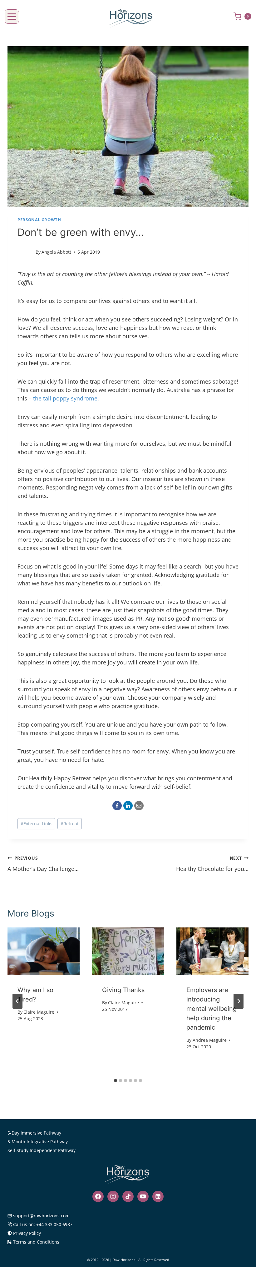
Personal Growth (39, 219)
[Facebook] (117, 805)
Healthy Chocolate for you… (212, 863)
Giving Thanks (123, 990)
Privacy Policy (27, 1233)
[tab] (115, 1080)
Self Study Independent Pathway (41, 1150)
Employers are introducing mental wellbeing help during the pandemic (211, 1008)
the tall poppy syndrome (65, 398)
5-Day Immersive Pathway (34, 1133)
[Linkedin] (158, 1196)
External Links (36, 824)
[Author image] (25, 252)
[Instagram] (113, 1196)
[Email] (139, 805)
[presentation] (43, 951)
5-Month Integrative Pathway (37, 1142)
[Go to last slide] (17, 1001)
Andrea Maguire (210, 1040)
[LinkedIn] (128, 805)
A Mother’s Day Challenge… (43, 863)
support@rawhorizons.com (41, 1216)
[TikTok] (128, 1196)
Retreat (70, 824)
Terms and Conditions (36, 1242)
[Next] (239, 1001)
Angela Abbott (56, 252)
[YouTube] (143, 1196)
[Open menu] (12, 16)
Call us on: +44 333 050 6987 (42, 1224)
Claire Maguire (38, 1012)
